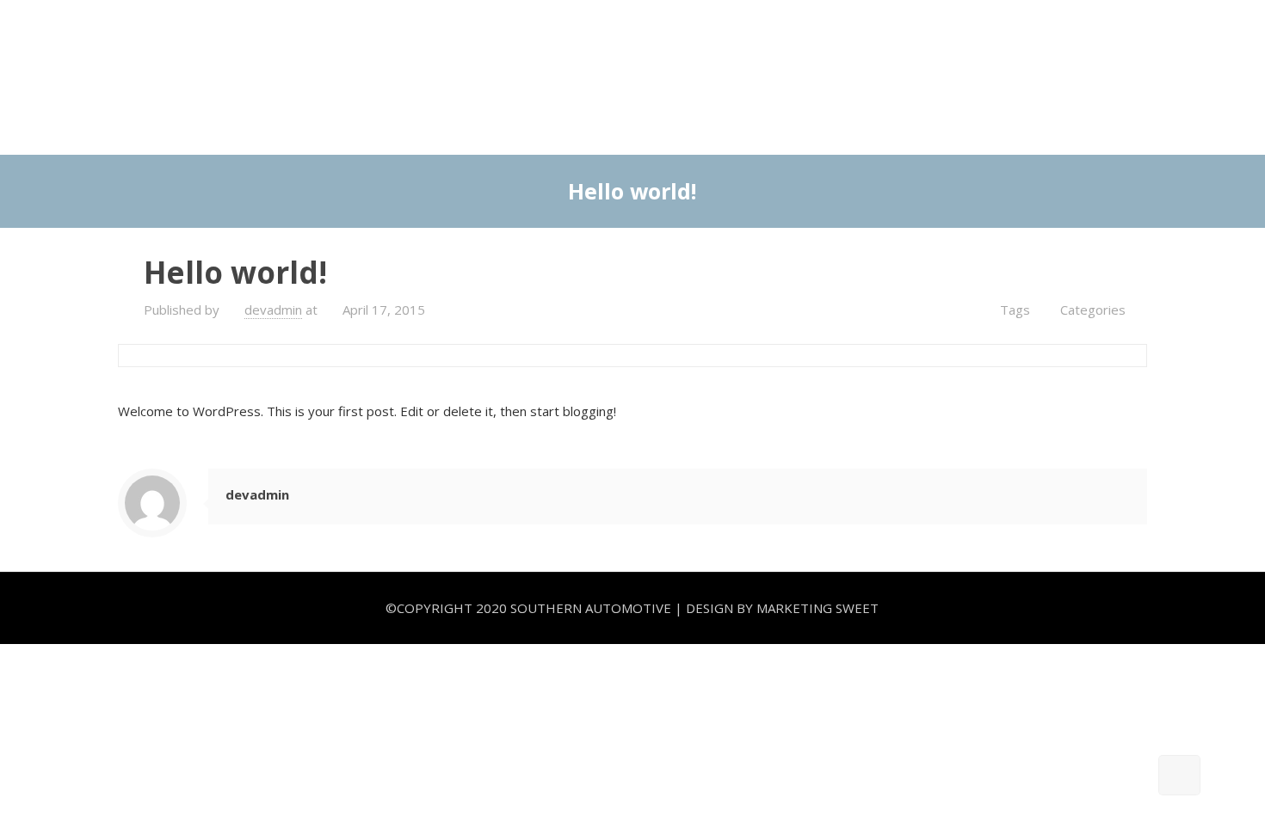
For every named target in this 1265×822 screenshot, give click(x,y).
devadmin (273, 309)
